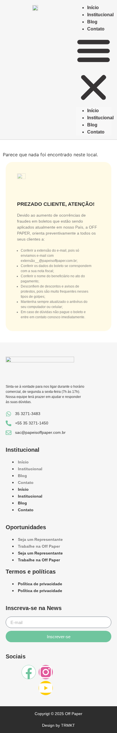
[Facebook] (29, 672)
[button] (93, 69)
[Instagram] (46, 672)
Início (93, 7)
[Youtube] (46, 688)
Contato (96, 28)
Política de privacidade (40, 584)
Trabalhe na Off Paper (39, 546)
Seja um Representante (40, 539)
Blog (92, 21)
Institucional (100, 14)
